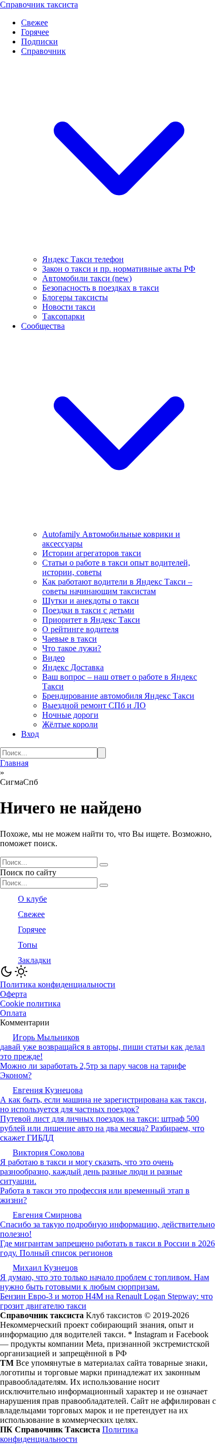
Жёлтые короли (70, 724)
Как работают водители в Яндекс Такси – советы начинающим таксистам (117, 586)
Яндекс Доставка (73, 667)
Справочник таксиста (39, 4)
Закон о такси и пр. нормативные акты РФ (118, 268)
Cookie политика (30, 1003)
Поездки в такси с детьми (88, 610)
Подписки (39, 41)
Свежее (34, 22)
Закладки (34, 960)
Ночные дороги (70, 714)
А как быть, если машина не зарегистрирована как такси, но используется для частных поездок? (103, 1104)
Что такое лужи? (71, 648)
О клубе (32, 898)
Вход (30, 733)
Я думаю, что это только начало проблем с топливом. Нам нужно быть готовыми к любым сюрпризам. (104, 1282)
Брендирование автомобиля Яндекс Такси (118, 695)
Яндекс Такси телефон (83, 259)
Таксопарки (63, 316)
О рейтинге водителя (80, 629)
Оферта (13, 993)
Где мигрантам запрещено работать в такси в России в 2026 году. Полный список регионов (107, 1248)
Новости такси (68, 306)
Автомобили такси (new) (87, 278)
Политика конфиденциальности (57, 984)
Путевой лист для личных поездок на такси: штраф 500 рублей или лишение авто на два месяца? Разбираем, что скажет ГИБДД (102, 1128)
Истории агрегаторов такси (91, 553)
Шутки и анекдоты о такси (90, 600)
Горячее (35, 31)
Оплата (13, 1012)
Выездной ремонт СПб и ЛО (94, 705)
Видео (53, 657)
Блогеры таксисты (75, 297)
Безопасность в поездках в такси (100, 287)
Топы (27, 944)
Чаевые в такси (69, 638)
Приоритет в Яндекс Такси (91, 619)
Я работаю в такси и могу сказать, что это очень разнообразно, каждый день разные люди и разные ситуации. (91, 1172)
